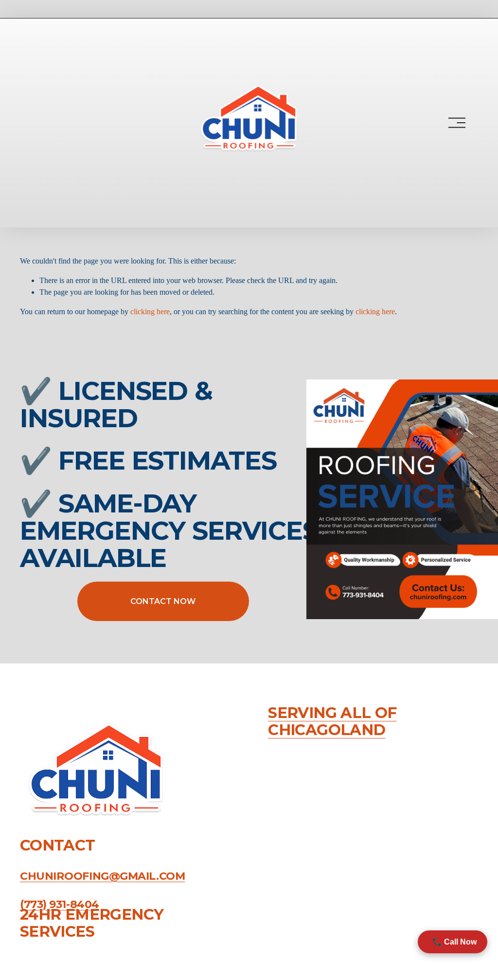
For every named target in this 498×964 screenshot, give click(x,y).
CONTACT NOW (163, 601)
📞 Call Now (452, 942)
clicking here (150, 311)
